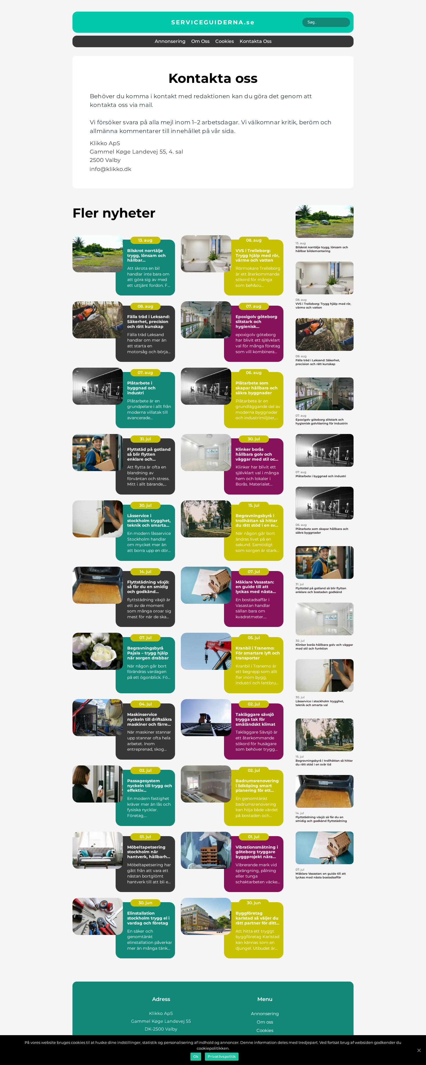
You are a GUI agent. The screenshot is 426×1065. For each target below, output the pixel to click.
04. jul (145, 704)
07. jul (254, 571)
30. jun (145, 902)
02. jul (254, 704)
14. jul (145, 571)
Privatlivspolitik (222, 1056)
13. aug (145, 240)
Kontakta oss (256, 41)
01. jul (145, 836)
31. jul (145, 439)
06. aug (254, 372)
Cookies (224, 41)
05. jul (254, 637)
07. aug (253, 306)
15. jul (253, 505)
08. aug (254, 240)
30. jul (254, 439)
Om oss (200, 41)
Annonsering (170, 41)
